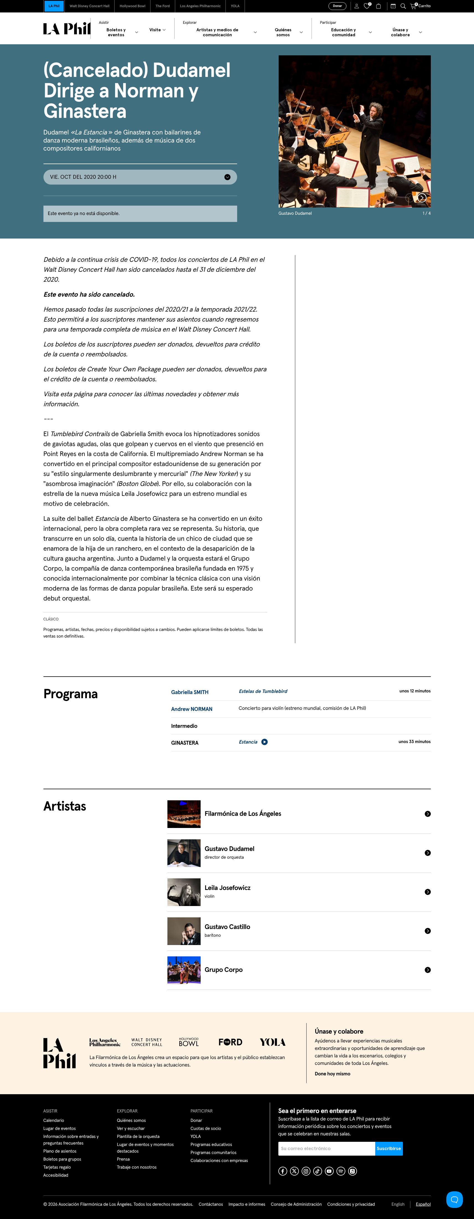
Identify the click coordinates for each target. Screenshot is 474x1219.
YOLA (235, 6)
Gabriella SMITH (190, 692)
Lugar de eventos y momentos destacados (145, 1148)
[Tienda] (379, 6)
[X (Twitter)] (294, 1171)
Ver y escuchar (131, 1129)
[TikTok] (317, 1171)
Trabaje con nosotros (137, 1167)
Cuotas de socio (206, 1129)
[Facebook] (282, 1171)
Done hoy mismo (332, 1074)
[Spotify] (340, 1171)
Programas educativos (211, 1145)
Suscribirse (389, 1148)
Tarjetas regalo (57, 1167)
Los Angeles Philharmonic (200, 6)
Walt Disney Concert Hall (90, 6)
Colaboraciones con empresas (219, 1161)
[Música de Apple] (352, 1171)
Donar (337, 6)
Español (423, 1204)
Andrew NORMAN (192, 709)
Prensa (123, 1159)
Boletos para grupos (62, 1159)
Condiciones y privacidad (351, 1204)
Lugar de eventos (59, 1129)
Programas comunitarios (214, 1153)
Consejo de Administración (296, 1204)
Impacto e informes (247, 1204)
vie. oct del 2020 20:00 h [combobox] (83, 177)
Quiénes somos (131, 1121)
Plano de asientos (60, 1151)
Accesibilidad (55, 1175)
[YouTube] (329, 1171)
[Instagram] (306, 1171)
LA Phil (54, 6)
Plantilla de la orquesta (138, 1137)
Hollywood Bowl (132, 6)
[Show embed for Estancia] (264, 742)
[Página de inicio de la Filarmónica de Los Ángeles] (66, 28)
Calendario (53, 1121)
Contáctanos (211, 1204)
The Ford (163, 6)
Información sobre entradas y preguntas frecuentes (71, 1140)
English (398, 1204)
